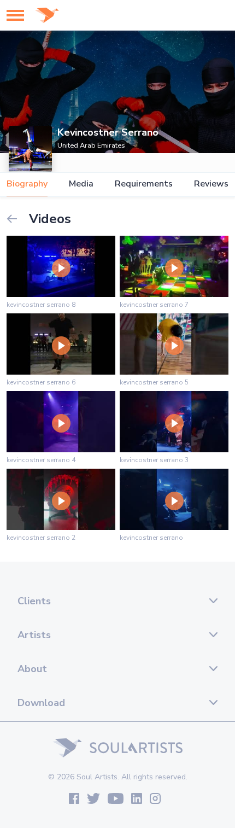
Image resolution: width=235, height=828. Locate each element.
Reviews (211, 184)
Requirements (144, 184)
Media (81, 184)
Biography (27, 184)
